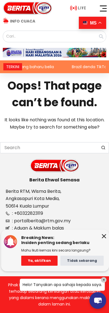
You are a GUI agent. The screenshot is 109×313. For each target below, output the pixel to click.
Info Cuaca (22, 21)
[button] (103, 8)
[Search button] (103, 147)
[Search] (101, 36)
